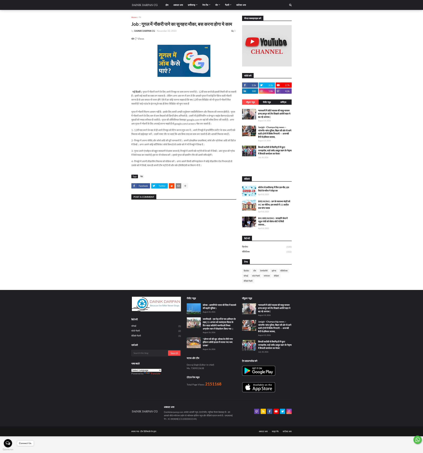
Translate (155, 373)
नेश (140, 17)
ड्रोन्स (274, 270)
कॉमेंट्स (283, 102)
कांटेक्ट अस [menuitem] (241, 4)
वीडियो (276, 276)
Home (134, 17)
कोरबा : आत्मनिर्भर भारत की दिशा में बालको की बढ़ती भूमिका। (219, 306)
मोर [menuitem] (216, 4)
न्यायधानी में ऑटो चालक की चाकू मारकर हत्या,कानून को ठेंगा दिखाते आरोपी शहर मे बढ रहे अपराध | (274, 113)
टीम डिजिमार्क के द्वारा (148, 431)
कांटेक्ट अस (287, 431)
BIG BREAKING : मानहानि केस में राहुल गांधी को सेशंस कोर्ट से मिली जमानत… (273, 221)
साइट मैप (275, 431)
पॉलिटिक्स (267, 251)
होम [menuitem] (167, 4)
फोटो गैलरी (256, 276)
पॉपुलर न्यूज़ (250, 102)
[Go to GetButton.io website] (8, 450)
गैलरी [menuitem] (227, 4)
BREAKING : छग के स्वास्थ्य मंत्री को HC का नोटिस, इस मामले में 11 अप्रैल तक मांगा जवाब (274, 204)
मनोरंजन (267, 276)
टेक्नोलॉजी (264, 270)
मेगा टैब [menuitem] (205, 4)
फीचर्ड (246, 276)
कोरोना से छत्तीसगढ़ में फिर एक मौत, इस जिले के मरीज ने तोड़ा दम (273, 189)
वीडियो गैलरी (248, 281)
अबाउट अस (263, 431)
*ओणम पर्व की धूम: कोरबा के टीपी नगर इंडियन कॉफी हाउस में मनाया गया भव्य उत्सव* (218, 342)
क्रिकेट (267, 246)
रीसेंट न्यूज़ (267, 102)
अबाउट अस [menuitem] (178, 4)
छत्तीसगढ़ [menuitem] (191, 4)
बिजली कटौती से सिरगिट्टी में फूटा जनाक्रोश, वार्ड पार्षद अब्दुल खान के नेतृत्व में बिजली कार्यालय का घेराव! (275, 150)
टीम (254, 270)
